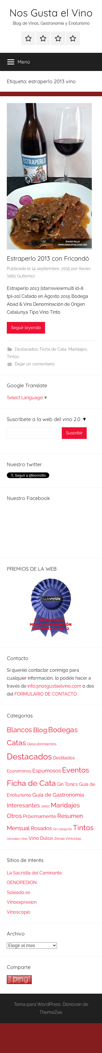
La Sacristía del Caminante (34, 873)
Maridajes (77, 349)
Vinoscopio (18, 912)
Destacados (26, 349)
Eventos (75, 770)
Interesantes (23, 805)
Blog (40, 730)
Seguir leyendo (26, 327)
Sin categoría (62, 829)
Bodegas (63, 730)
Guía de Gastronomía (58, 795)
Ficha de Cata (53, 349)
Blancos (19, 730)
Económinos (19, 771)
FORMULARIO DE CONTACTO (45, 694)
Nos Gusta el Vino (51, 12)
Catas (16, 742)
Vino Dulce (41, 838)
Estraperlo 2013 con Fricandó (48, 258)
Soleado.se (18, 892)
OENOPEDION (22, 882)
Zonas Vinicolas (67, 838)
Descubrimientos (41, 744)
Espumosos (46, 770)
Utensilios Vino (17, 838)
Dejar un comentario (35, 364)
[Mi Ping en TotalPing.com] (19, 982)
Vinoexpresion (22, 902)
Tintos (13, 356)
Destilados (64, 758)
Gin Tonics (67, 784)
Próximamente (39, 816)
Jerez (45, 806)
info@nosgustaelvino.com (54, 686)
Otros (14, 816)
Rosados (41, 828)
